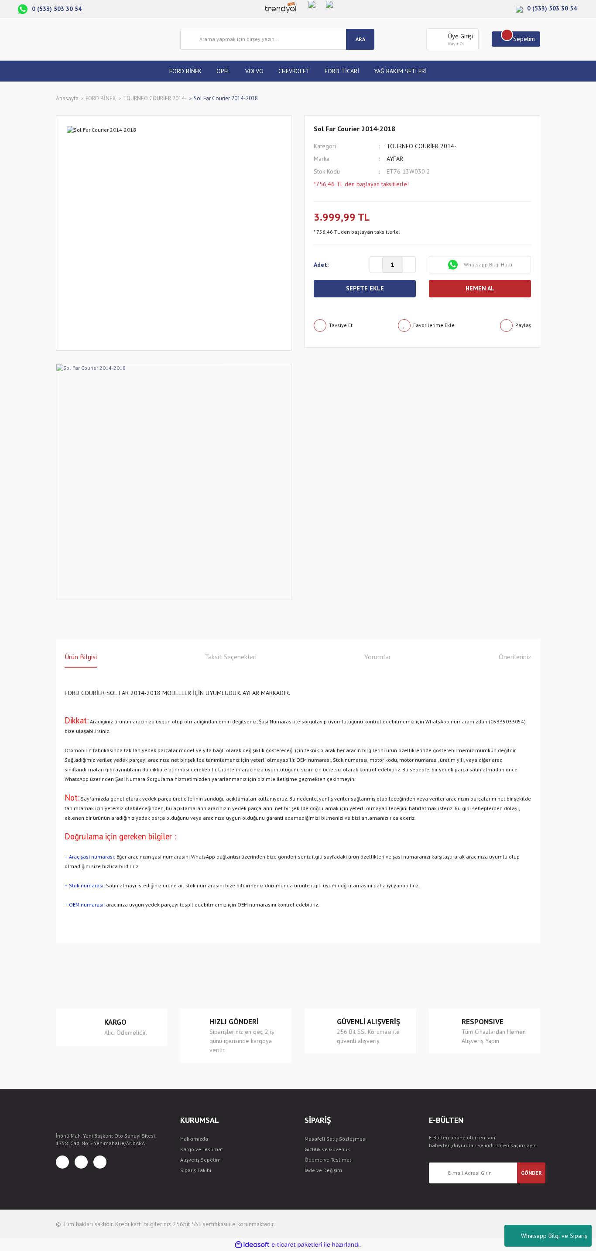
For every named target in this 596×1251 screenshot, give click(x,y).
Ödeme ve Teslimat (328, 1159)
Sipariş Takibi (195, 1170)
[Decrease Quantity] (376, 265)
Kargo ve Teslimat (201, 1149)
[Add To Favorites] (426, 325)
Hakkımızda (194, 1138)
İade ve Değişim (323, 1170)
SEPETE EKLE (365, 288)
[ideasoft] (252, 1245)
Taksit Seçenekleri (231, 656)
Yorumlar (377, 656)
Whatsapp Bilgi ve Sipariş (554, 1236)
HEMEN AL (480, 288)
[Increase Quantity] (409, 265)
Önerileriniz (515, 656)
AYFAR (395, 159)
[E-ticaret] (296, 1245)
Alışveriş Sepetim (200, 1159)
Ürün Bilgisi (81, 656)
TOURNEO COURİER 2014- (421, 146)
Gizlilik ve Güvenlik (327, 1149)
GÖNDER (531, 1172)
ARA (360, 39)
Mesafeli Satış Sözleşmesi (336, 1138)
